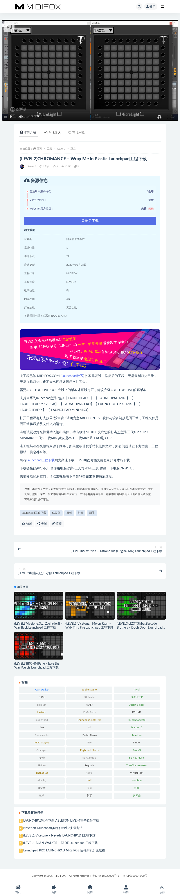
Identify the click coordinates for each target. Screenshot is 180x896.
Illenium (41, 704)
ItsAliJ (89, 704)
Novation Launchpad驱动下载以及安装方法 (53, 828)
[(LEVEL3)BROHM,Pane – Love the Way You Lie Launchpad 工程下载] (38, 646)
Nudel (136, 742)
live (42, 727)
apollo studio (89, 689)
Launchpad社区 (72, 376)
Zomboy (137, 780)
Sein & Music (136, 757)
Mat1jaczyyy (41, 742)
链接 (58, 523)
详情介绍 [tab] (30, 132)
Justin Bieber (136, 704)
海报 (43, 523)
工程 (49, 148)
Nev (89, 742)
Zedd (89, 780)
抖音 (80, 513)
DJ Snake (89, 697)
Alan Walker (42, 689)
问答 (90, 892)
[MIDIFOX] (22, 166)
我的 (126, 892)
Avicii (137, 689)
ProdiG (137, 750)
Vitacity (41, 780)
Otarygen (41, 750)
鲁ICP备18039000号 (135, 875)
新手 (92, 513)
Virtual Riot (136, 773)
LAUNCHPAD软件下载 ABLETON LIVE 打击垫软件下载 (61, 820)
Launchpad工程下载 (40, 460)
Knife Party (89, 712)
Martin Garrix (89, 735)
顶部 (162, 892)
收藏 (28, 523)
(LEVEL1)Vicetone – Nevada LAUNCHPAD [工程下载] (59, 835)
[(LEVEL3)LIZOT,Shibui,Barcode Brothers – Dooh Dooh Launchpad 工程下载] (141, 606)
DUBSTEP (137, 697)
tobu (89, 773)
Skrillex (42, 765)
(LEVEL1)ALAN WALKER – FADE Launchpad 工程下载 (60, 843)
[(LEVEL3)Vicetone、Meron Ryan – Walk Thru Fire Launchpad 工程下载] (89, 606)
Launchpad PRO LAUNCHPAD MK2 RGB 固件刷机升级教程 (64, 850)
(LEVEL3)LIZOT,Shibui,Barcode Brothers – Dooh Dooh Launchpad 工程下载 (140, 627)
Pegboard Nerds (89, 750)
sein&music (89, 757)
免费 (54, 892)
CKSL (42, 697)
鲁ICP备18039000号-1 (105, 875)
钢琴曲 (137, 795)
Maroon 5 (136, 727)
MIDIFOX (60, 875)
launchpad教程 (137, 720)
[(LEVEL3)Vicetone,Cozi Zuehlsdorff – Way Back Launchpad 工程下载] (38, 606)
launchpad (42, 720)
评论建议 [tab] (54, 132)
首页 (39, 148)
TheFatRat (42, 773)
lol (89, 727)
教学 (41, 795)
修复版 (56, 513)
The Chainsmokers (137, 765)
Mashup (137, 735)
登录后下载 (90, 221)
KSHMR (137, 712)
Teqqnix (89, 765)
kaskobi (41, 712)
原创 (69, 513)
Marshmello (42, 735)
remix (42, 757)
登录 (152, 6)
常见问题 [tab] (78, 132)
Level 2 (61, 148)
